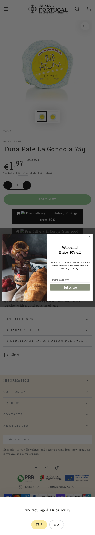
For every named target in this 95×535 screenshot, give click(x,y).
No (56, 525)
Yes (39, 524)
